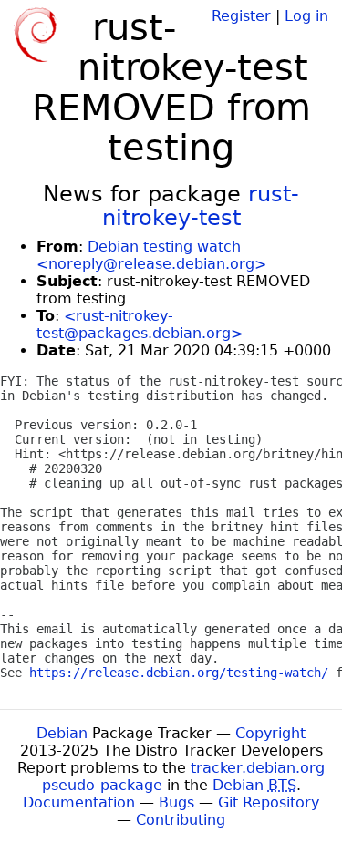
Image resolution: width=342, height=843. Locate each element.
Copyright (270, 733)
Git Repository (268, 802)
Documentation (79, 802)
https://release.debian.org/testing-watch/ (178, 672)
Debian (62, 733)
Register (241, 16)
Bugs (176, 802)
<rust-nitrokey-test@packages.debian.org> (139, 324)
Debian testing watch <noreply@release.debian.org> (151, 255)
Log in (306, 16)
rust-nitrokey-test (201, 206)
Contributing (180, 819)
